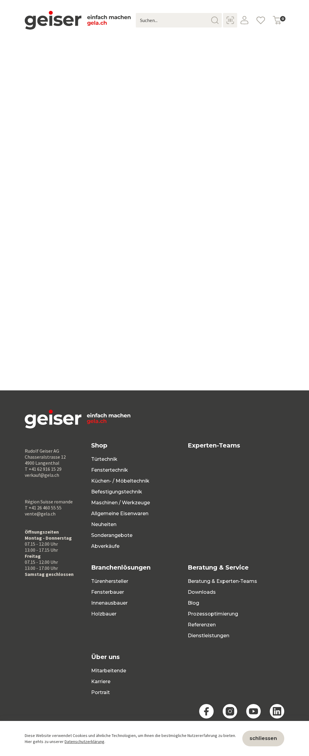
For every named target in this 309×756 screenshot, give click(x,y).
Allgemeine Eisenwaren (119, 513)
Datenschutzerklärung (84, 741)
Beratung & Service (218, 567)
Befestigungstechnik (116, 492)
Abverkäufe (105, 546)
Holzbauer (103, 614)
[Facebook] (206, 711)
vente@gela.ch (40, 514)
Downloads (202, 592)
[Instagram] (230, 711)
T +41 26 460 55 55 (43, 508)
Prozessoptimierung (213, 614)
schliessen (263, 738)
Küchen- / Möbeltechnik (120, 481)
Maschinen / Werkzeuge (120, 503)
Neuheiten (103, 524)
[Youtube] (253, 711)
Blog (193, 603)
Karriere (100, 681)
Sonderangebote (111, 535)
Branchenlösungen (121, 567)
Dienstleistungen (208, 635)
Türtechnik (104, 459)
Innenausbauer (109, 603)
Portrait (100, 692)
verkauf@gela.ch (42, 475)
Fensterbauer (107, 592)
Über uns (105, 657)
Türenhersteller (109, 581)
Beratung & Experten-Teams (222, 581)
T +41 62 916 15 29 (43, 469)
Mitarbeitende (108, 671)
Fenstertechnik (109, 470)
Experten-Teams (214, 445)
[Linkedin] (277, 711)
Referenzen (202, 625)
